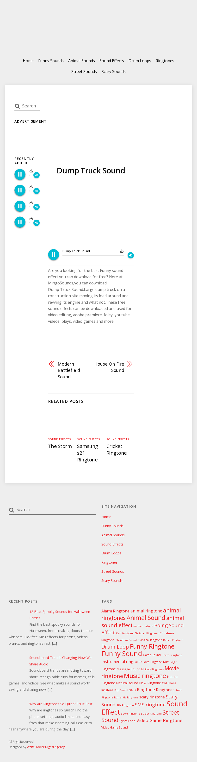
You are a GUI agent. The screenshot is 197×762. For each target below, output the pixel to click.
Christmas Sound (126, 640)
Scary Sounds (114, 71)
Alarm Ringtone (115, 611)
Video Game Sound (114, 727)
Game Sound (152, 655)
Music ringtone (145, 675)
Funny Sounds (51, 60)
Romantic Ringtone (126, 697)
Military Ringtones (152, 669)
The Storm (60, 446)
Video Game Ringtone (159, 720)
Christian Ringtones (147, 633)
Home (28, 60)
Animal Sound (146, 617)
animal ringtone (146, 611)
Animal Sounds (81, 60)
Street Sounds (84, 71)
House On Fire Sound (109, 367)
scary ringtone (152, 697)
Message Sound (128, 669)
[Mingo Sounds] (98, 40)
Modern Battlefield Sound (69, 370)
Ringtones (165, 60)
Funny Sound (121, 653)
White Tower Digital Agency (46, 747)
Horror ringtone (172, 655)
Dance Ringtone (173, 640)
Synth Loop (127, 721)
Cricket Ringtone (116, 449)
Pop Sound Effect (125, 690)
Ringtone (146, 689)
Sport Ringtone (130, 713)
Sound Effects (111, 60)
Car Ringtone (125, 633)
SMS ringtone (150, 704)
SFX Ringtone (125, 705)
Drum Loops (140, 60)
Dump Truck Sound (91, 170)
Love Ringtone (152, 662)
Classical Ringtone (150, 640)
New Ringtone (150, 683)
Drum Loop (115, 646)
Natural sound (127, 683)
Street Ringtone (151, 713)
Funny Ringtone (152, 646)
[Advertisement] (91, 213)
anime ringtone (143, 626)
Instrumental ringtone (121, 661)
